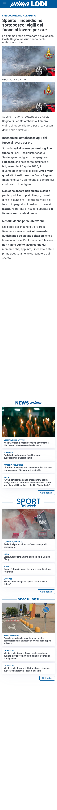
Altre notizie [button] (46, 492)
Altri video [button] (47, 678)
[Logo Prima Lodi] (28, 4)
